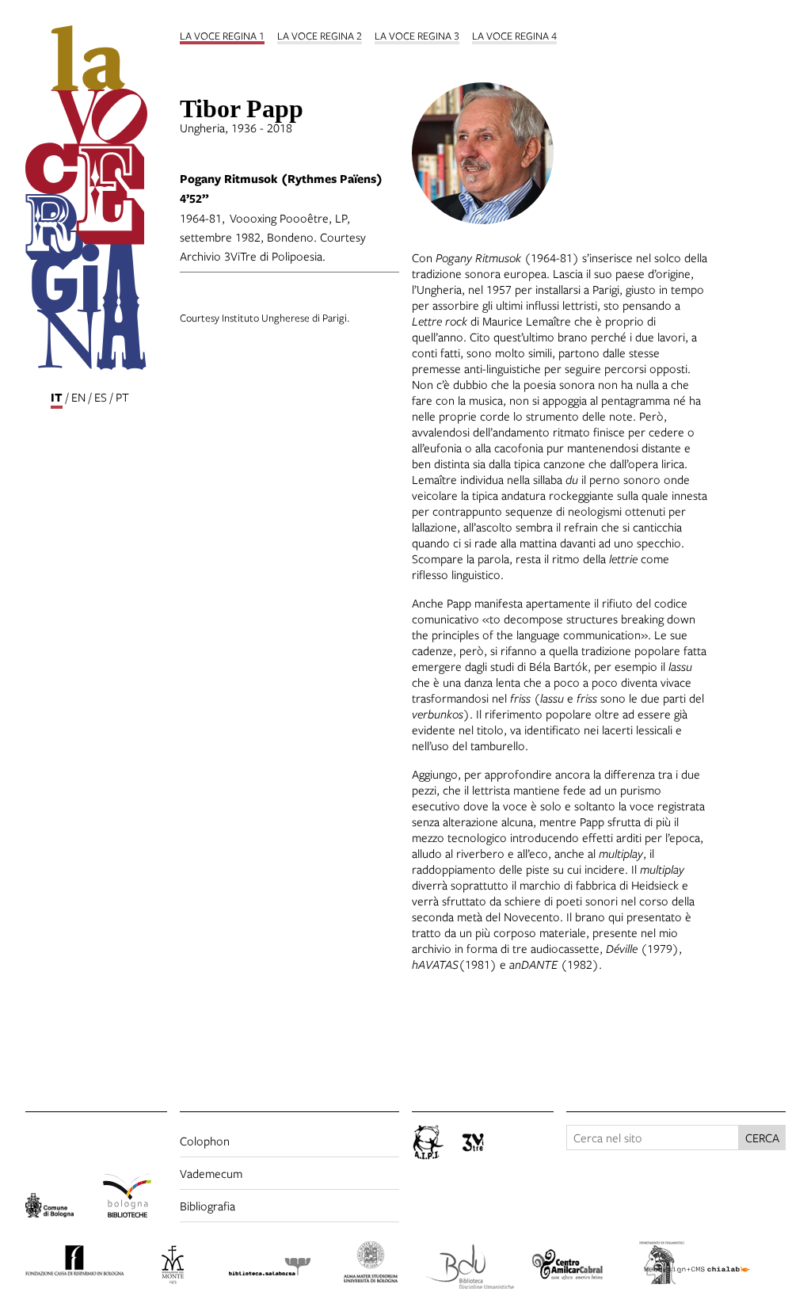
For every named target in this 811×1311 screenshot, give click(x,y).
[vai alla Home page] (96, 200)
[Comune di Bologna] (57, 1207)
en (78, 397)
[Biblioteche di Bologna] (135, 1198)
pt (122, 397)
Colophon (205, 1141)
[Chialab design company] (715, 1257)
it (57, 397)
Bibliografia (207, 1206)
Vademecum (211, 1173)
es (100, 397)
